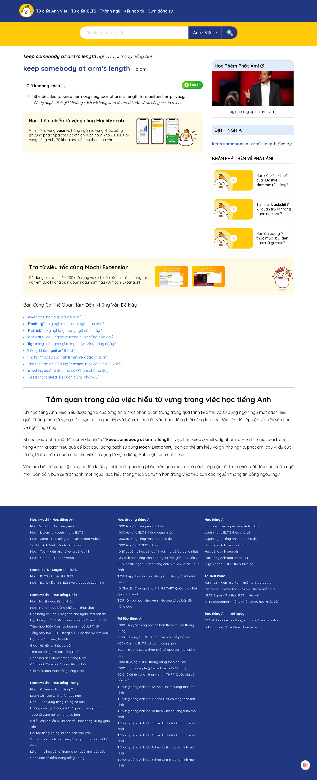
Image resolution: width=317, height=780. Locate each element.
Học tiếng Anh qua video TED (227, 558)
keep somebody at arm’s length (251, 143)
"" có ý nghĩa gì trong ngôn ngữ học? (65, 323)
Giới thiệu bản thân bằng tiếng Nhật (57, 671)
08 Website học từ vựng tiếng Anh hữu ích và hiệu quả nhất (158, 567)
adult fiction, (214, 627)
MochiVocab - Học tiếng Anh (52, 526)
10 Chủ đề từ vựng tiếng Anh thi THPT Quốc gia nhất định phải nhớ (157, 591)
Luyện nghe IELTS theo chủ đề (227, 532)
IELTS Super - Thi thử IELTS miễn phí (232, 595)
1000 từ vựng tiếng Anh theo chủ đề (144, 539)
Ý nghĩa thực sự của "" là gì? (67, 357)
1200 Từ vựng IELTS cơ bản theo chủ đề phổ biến (154, 637)
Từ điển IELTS (83, 11)
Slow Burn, (233, 627)
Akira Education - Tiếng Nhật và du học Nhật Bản (242, 601)
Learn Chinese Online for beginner (56, 695)
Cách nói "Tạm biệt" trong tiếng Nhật (58, 664)
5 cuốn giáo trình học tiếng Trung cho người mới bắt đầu (69, 742)
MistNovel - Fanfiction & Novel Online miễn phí (240, 589)
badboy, (236, 620)
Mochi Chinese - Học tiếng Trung (55, 689)
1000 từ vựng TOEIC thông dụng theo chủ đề (151, 662)
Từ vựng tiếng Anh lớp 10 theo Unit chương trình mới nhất (156, 714)
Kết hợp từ (134, 11)
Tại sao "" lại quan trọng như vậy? (63, 377)
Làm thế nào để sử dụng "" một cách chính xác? (73, 364)
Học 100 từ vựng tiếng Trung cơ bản (57, 702)
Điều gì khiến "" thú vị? (50, 350)
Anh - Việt (203, 32)
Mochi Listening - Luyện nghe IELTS (56, 532)
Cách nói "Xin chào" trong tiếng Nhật (58, 658)
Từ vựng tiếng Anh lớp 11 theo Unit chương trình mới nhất (156, 702)
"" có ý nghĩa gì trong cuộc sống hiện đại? (70, 337)
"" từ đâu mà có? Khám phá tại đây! (68, 370)
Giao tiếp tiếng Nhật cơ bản (51, 645)
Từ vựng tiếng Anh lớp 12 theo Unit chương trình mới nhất (156, 690)
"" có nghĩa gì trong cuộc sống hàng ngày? (71, 343)
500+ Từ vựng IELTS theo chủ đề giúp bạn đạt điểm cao (156, 652)
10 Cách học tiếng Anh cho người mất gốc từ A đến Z (157, 558)
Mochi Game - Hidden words (52, 558)
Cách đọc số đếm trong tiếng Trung (57, 758)
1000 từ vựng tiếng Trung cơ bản (55, 714)
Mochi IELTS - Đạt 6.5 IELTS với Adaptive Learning (67, 582)
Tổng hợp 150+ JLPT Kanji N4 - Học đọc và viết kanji (70, 633)
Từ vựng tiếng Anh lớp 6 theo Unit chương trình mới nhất (155, 762)
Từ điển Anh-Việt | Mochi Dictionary (56, 545)
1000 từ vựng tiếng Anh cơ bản (140, 526)
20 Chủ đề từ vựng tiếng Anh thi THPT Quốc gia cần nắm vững (156, 677)
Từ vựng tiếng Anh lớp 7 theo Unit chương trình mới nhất (155, 750)
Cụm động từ (160, 11)
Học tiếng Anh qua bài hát (225, 545)
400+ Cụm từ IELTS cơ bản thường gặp (146, 643)
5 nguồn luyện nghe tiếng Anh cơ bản (233, 526)
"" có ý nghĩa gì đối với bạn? (54, 317)
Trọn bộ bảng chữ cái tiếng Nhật (54, 652)
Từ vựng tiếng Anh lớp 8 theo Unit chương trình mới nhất (156, 738)
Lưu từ (195, 84)
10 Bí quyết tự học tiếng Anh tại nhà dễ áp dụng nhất (157, 551)
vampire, (250, 620)
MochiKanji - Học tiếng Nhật (51, 601)
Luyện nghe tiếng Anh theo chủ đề (231, 539)
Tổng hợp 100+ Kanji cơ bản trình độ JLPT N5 (64, 626)
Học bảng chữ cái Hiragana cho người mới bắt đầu (68, 614)
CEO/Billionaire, (217, 620)
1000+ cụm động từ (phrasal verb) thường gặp (152, 668)
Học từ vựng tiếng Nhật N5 (50, 639)
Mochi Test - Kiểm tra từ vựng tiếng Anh (60, 551)
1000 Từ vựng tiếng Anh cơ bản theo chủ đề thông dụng (155, 628)
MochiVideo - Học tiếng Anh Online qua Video (65, 539)
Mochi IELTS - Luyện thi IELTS (52, 576)
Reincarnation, (269, 620)
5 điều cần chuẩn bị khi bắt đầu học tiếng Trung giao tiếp (70, 724)
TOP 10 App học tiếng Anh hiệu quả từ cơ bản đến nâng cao (155, 603)
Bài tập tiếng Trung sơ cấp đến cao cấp (60, 733)
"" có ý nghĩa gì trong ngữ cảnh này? (64, 330)
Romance (249, 627)
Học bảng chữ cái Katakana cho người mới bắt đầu (69, 620)
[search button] (229, 32)
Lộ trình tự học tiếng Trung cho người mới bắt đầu (67, 751)
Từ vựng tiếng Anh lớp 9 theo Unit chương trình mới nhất (156, 726)
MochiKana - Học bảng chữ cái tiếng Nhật (62, 607)
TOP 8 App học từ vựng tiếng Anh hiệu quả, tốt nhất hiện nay (156, 579)
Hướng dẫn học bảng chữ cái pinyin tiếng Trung (66, 708)
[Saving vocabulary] (305, 765)
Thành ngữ (110, 11)
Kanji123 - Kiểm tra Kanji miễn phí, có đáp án (239, 582)
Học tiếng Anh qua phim (223, 551)
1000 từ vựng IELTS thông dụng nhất (145, 532)
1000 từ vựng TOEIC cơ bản (138, 545)
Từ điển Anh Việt (52, 11)
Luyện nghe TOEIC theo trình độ (229, 564)
